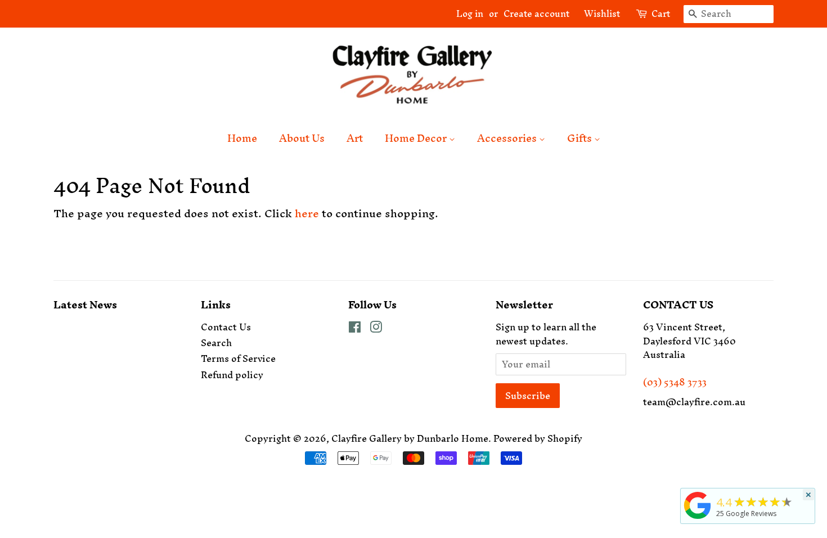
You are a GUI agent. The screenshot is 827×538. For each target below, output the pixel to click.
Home (242, 138)
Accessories (508, 138)
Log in (469, 13)
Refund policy (232, 374)
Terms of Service (238, 358)
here (307, 213)
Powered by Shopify (537, 438)
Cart (660, 14)
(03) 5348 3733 (675, 382)
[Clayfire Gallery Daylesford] (697, 518)
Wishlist (597, 13)
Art (355, 138)
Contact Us (226, 327)
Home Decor (417, 138)
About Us (302, 138)
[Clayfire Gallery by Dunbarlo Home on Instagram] (376, 328)
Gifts (580, 138)
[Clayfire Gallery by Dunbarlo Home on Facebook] (354, 328)
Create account (536, 13)
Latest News (85, 304)
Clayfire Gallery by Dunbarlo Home (409, 438)
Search (216, 342)
